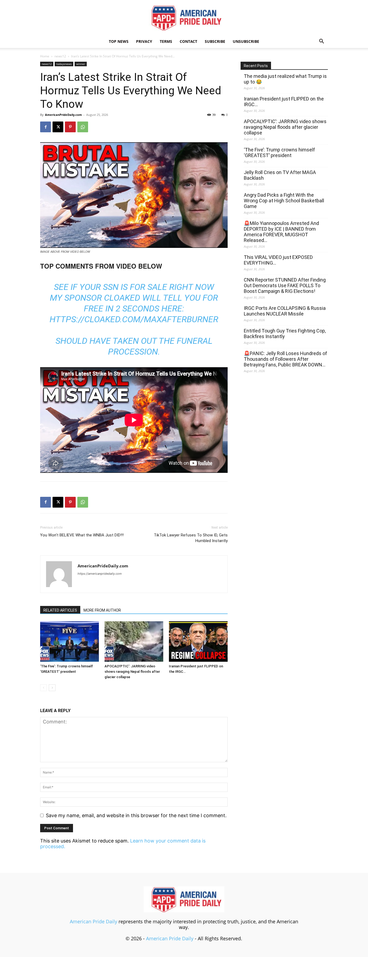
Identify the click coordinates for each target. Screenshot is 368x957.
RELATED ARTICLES (60, 610)
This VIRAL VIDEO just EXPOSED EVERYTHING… (278, 260)
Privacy (144, 41)
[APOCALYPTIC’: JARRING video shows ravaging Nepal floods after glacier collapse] (134, 641)
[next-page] (52, 687)
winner (80, 64)
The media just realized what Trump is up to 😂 (285, 79)
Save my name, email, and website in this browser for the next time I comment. (136, 815)
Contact (188, 41)
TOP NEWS (119, 41)
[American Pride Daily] (184, 18)
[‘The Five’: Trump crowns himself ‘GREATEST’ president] (69, 641)
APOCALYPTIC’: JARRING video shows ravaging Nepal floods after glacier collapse (132, 671)
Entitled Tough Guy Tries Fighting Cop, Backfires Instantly (285, 333)
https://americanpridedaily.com (100, 573)
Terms (166, 41)
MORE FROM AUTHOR (102, 610)
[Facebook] (45, 127)
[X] (58, 127)
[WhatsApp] (82, 127)
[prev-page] (43, 687)
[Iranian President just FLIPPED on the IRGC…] (198, 641)
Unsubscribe (246, 41)
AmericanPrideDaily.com (63, 115)
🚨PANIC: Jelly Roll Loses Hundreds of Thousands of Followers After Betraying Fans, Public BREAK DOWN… (285, 359)
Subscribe (215, 41)
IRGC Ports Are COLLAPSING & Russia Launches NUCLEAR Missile (285, 311)
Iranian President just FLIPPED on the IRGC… (284, 101)
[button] (321, 41)
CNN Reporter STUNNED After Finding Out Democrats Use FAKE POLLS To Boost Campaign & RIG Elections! (285, 285)
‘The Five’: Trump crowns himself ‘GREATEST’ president (279, 152)
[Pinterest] (70, 127)
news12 (60, 56)
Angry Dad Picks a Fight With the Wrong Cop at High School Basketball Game (284, 200)
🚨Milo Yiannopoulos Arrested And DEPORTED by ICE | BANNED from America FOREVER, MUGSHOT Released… (281, 231)
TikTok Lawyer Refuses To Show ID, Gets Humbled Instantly (191, 538)
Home (44, 56)
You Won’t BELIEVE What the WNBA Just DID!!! (82, 535)
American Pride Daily (93, 921)
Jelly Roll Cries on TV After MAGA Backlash (280, 175)
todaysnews (64, 64)
